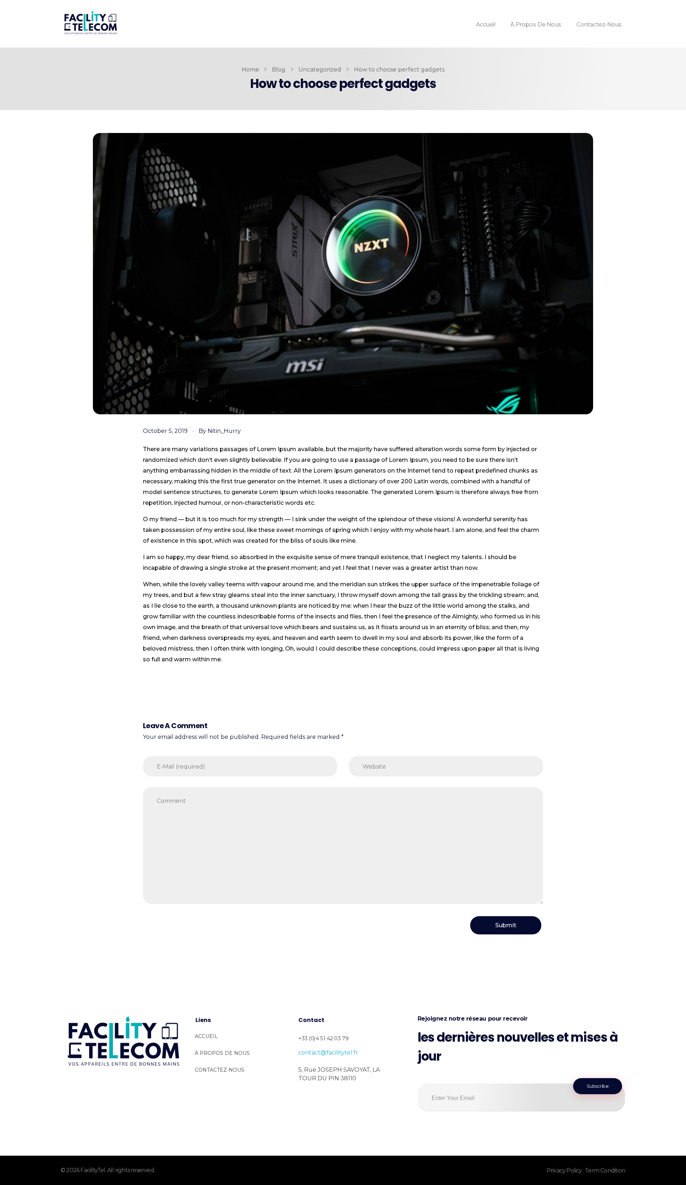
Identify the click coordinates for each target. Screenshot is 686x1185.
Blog (278, 69)
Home (250, 69)
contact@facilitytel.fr (328, 1052)
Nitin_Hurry (224, 431)
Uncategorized (319, 69)
